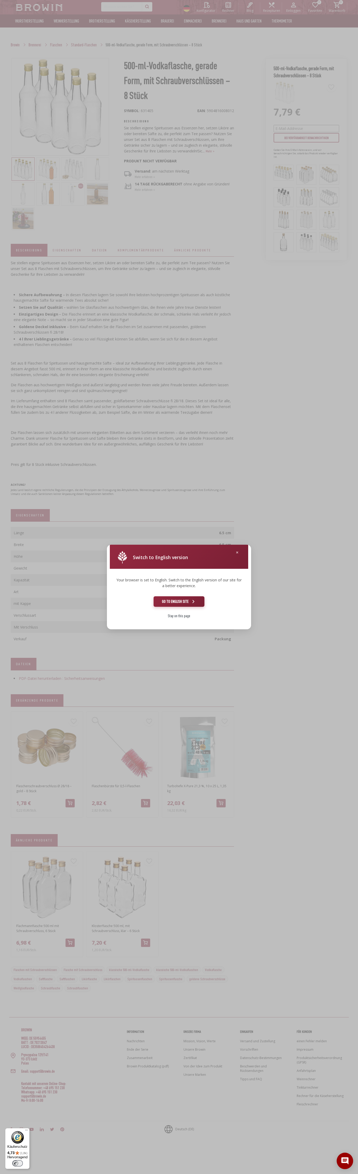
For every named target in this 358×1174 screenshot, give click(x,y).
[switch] (17, 1163)
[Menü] (26, 1131)
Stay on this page (179, 616)
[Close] (237, 552)
